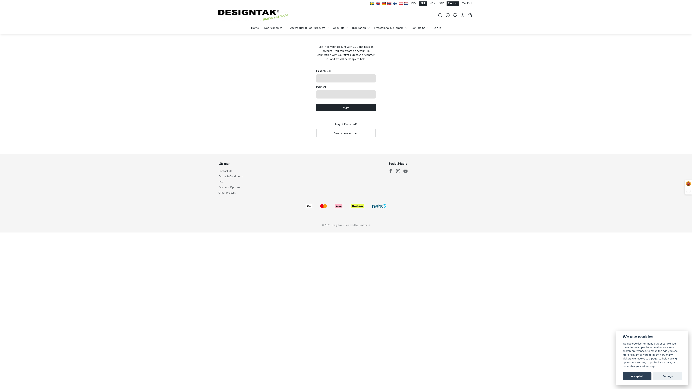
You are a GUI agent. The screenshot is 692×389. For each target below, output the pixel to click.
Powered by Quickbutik (357, 225)
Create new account (346, 133)
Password (321, 87)
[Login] (447, 15)
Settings (668, 376)
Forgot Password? (346, 124)
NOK (432, 3)
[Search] (440, 15)
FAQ (220, 181)
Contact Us (225, 171)
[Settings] (462, 15)
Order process (227, 192)
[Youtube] (405, 171)
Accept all (637, 376)
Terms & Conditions (230, 176)
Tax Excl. (467, 3)
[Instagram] (398, 171)
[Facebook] (391, 171)
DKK (413, 3)
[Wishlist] (455, 15)
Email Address (323, 71)
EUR (423, 3)
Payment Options (229, 187)
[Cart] (470, 15)
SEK (441, 3)
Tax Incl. (453, 3)
